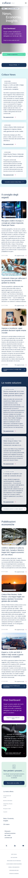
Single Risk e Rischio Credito (7, 804)
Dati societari (14, 857)
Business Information (7, 800)
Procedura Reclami (13, 870)
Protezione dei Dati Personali (14, 860)
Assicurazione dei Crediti (7, 796)
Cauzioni (5, 811)
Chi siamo (6, 824)
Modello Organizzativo (14, 867)
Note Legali (14, 854)
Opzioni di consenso (14, 873)
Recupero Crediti (7, 808)
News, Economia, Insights (8, 819)
